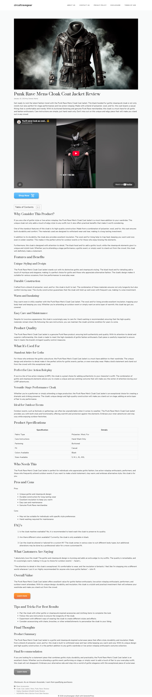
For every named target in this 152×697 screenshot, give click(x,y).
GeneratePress (88, 696)
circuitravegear (23, 5)
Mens (32, 689)
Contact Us (84, 5)
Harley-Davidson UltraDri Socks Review (30, 691)
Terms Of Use (130, 5)
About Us (71, 5)
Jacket (27, 689)
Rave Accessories (22, 686)
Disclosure (115, 5)
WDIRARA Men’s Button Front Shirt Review (32, 693)
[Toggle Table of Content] (37, 207)
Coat (23, 689)
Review (46, 689)
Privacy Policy (100, 5)
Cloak (18, 689)
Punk (36, 689)
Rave (41, 689)
